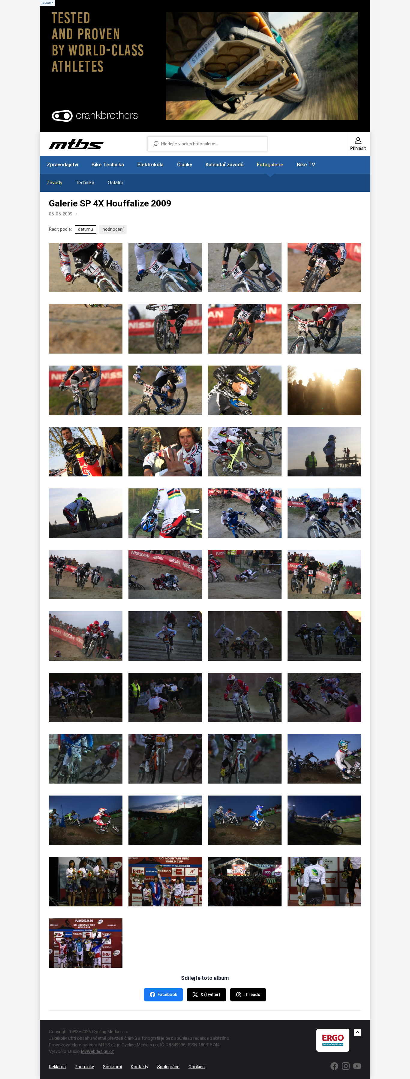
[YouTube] (357, 1066)
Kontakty (139, 1066)
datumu (85, 229)
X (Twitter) (210, 994)
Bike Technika (108, 164)
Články (184, 164)
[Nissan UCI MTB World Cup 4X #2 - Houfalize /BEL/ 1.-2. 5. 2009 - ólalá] (85, 881)
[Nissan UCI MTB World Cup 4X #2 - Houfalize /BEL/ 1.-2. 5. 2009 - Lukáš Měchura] (165, 390)
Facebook (167, 994)
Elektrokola (150, 164)
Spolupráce (168, 1066)
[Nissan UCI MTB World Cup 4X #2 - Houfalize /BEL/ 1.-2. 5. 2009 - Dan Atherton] (324, 267)
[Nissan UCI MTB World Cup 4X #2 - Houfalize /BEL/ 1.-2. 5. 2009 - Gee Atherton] (324, 513)
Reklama (57, 1066)
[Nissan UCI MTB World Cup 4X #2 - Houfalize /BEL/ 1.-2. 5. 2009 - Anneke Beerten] (165, 636)
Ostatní (115, 182)
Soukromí (112, 1066)
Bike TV (306, 164)
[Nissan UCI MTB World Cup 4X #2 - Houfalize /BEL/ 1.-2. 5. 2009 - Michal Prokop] (245, 329)
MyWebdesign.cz (97, 1051)
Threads (252, 994)
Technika (85, 182)
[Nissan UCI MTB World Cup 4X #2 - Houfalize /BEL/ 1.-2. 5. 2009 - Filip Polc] (165, 329)
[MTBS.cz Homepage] (76, 144)
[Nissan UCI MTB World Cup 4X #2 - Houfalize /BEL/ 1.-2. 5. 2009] (324, 390)
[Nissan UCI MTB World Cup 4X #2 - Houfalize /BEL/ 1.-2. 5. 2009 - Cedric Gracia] (245, 267)
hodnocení (113, 229)
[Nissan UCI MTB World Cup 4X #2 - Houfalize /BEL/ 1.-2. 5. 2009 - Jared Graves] (165, 267)
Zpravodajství (62, 164)
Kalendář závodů (224, 164)
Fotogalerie (270, 164)
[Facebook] (334, 1066)
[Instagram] (346, 1066)
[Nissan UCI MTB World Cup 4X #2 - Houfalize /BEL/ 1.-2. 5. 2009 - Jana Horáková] (85, 759)
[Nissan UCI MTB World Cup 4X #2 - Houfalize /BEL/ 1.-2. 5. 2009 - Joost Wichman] (324, 329)
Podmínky (84, 1066)
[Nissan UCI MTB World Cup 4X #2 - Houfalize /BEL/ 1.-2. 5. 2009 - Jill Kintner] (324, 697)
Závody (54, 182)
